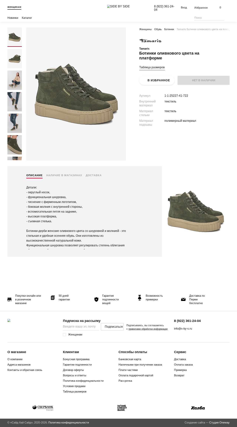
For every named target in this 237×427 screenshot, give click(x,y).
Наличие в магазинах (64, 175)
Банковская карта (129, 359)
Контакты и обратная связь (24, 369)
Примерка (180, 369)
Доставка (94, 175)
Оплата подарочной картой (135, 375)
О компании (14, 359)
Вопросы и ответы (74, 375)
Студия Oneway (219, 422)
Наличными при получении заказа (140, 364)
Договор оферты (73, 369)
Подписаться (114, 326)
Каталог (27, 17)
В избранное (159, 80)
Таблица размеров (152, 67)
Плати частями (128, 369)
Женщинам (14, 7)
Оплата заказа (183, 364)
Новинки (12, 17)
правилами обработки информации (148, 328)
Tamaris (144, 48)
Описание (34, 175)
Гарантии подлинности (77, 364)
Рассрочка (125, 380)
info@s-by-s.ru (183, 328)
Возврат (179, 375)
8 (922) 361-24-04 (187, 321)
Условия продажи (74, 386)
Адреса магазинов (19, 364)
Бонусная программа (76, 359)
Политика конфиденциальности (83, 380)
